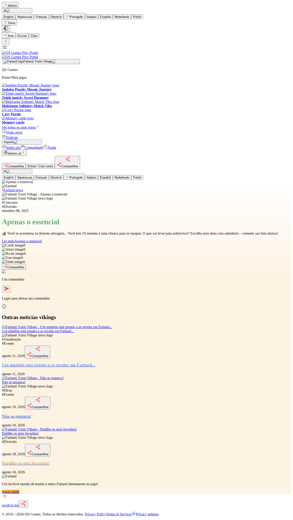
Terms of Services (119, 514)
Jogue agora (10, 492)
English (9, 17)
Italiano (91, 17)
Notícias (12, 137)
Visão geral (14, 132)
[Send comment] (6, 289)
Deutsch (56, 17)
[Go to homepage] (146, 55)
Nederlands (121, 17)
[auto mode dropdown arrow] (6, 28)
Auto (11, 36)
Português (76, 17)
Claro (34, 36)
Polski (137, 17)
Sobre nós (13, 147)
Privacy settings (147, 514)
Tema (11, 23)
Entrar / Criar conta (40, 166)
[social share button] (23, 504)
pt (5, 10)
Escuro (22, 36)
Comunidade (33, 147)
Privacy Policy (95, 514)
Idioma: (14, 153)
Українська (24, 17)
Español (105, 17)
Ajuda (51, 147)
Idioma (12, 5)
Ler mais (22, 241)
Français (41, 17)
